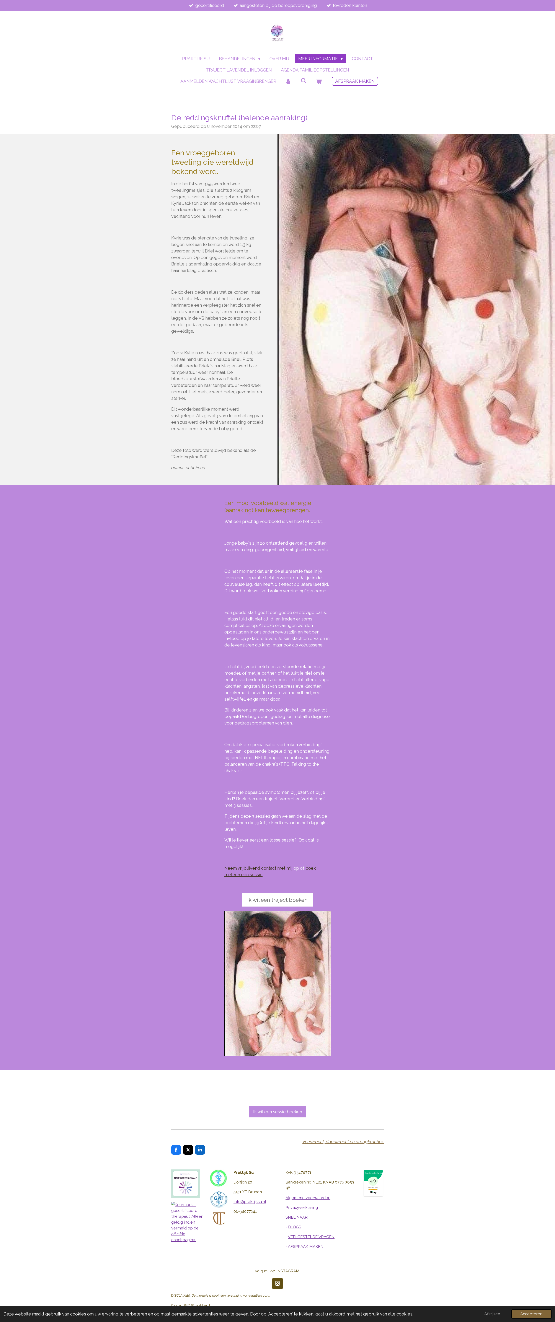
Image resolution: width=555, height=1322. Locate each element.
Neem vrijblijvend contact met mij (258, 868)
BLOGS (294, 1227)
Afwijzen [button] (492, 1314)
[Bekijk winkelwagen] (318, 81)
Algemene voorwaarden (308, 1197)
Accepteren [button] (531, 1314)
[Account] (288, 81)
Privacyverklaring (302, 1207)
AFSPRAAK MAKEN (305, 1246)
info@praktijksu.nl (249, 1201)
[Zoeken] (303, 81)
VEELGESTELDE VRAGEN (311, 1236)
